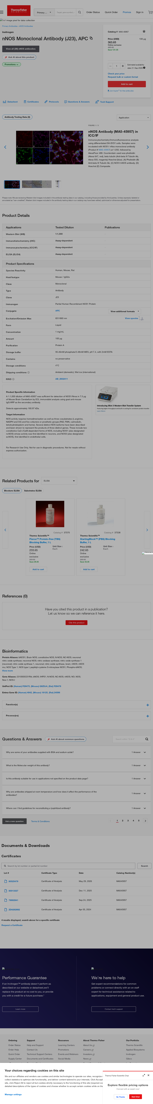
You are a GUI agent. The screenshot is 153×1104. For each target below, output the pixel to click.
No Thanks (120, 1097)
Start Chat (136, 1097)
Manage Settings (13, 1094)
